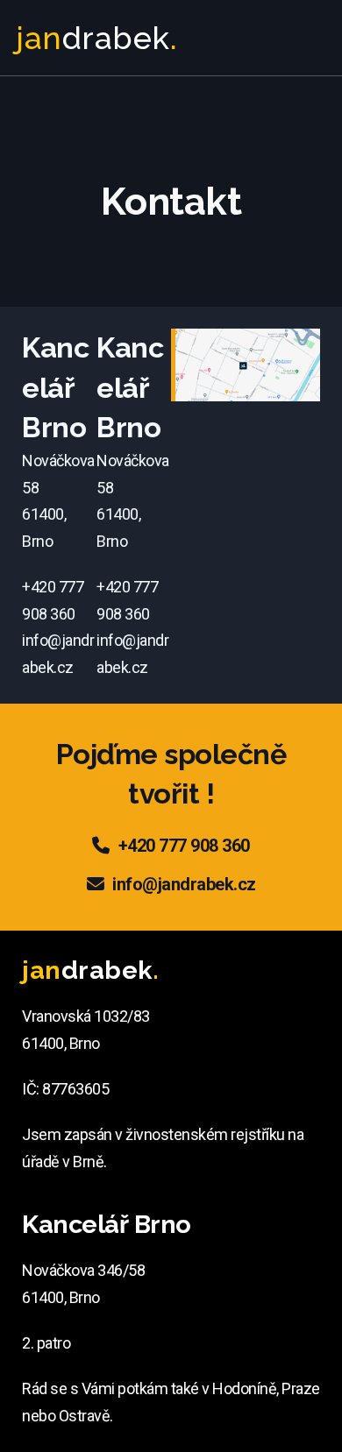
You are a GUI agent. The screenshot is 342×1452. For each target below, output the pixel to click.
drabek (96, 37)
